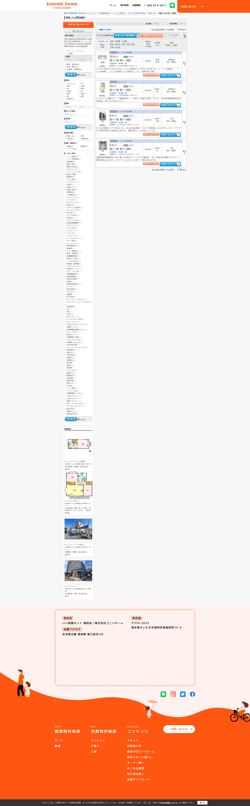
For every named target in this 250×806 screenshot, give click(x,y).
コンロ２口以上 (74, 261)
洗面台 (70, 282)
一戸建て (70, 53)
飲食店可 (71, 375)
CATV (70, 314)
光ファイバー (73, 317)
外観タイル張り (74, 258)
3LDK (83, 94)
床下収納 (71, 297)
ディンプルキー (74, 332)
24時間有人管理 (74, 337)
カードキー (72, 200)
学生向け (71, 213)
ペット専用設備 (74, 159)
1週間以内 (85, 139)
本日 (82, 136)
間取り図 (104, 41)
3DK (68, 94)
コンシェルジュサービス (77, 347)
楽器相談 (71, 162)
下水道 (70, 386)
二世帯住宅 (72, 195)
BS (69, 312)
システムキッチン (75, 266)
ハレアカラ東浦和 (125, 111)
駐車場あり (72, 350)
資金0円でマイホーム (141, 751)
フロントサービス (75, 340)
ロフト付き (72, 228)
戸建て (95, 746)
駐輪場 (70, 248)
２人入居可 (72, 179)
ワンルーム (71, 83)
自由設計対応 (73, 414)
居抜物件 (71, 378)
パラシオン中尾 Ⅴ (73, 501)
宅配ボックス (73, 327)
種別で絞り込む (78, 31)
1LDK (83, 86)
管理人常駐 (72, 190)
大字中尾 (127, 125)
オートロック (73, 322)
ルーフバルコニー (75, 238)
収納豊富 (71, 307)
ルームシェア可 (74, 210)
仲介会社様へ (135, 774)
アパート (70, 51)
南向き (70, 365)
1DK (68, 86)
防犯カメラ (72, 335)
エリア (59, 740)
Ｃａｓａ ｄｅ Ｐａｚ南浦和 (75, 461)
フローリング (73, 225)
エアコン (71, 292)
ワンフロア (72, 370)
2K (68, 89)
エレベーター (73, 243)
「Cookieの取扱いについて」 (168, 803)
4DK (82, 96)
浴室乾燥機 (72, 276)
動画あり (84, 146)
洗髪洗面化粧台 (74, 284)
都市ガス (71, 383)
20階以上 (71, 360)
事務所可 (71, 177)
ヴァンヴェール (71, 586)
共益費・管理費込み (74, 69)
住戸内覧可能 (73, 345)
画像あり (70, 146)
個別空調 (71, 380)
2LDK (69, 91)
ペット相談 (72, 388)
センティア (122, 82)
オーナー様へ (135, 762)
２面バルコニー (74, 396)
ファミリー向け (74, 220)
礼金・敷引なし (73, 67)
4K (68, 96)
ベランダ (71, 233)
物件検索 (124, 5)
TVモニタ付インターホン (77, 324)
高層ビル (71, 373)
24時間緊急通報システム (77, 330)
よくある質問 (135, 768)
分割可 (70, 185)
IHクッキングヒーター (76, 403)
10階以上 (71, 358)
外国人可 (71, 205)
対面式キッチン (74, 269)
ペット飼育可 (73, 157)
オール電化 (72, 241)
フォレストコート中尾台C (75, 545)
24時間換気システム (75, 393)
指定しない (71, 136)
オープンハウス (74, 202)
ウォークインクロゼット (77, 299)
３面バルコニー (74, 398)
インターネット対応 (75, 319)
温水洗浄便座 (73, 279)
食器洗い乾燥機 (74, 264)
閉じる (202, 803)
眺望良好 (71, 192)
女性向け (71, 218)
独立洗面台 (72, 289)
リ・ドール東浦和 (125, 53)
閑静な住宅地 (73, 167)
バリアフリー (73, 182)
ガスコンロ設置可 (75, 207)
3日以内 (70, 139)
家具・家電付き (74, 253)
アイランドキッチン (75, 406)
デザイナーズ (73, 169)
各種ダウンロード (138, 779)
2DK (82, 89)
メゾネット (72, 230)
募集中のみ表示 (105, 30)
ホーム (113, 5)
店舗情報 (136, 5)
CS (69, 309)
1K (82, 83)
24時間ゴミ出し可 (75, 342)
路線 (57, 746)
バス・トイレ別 (74, 271)
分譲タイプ (72, 187)
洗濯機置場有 (73, 256)
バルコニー (72, 236)
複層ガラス (72, 411)
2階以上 (71, 352)
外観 (99, 41)
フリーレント (73, 197)
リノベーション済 (75, 172)
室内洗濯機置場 (74, 223)
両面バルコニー (74, 401)
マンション (80, 51)
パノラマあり (72, 149)
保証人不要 (72, 174)
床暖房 (70, 294)
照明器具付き (73, 246)
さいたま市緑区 (119, 66)
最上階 (70, 363)
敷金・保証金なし (73, 64)
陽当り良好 (72, 164)
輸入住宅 (71, 409)
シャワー (71, 287)
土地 (94, 751)
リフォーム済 (73, 391)
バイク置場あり (74, 251)
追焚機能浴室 (73, 274)
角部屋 (70, 368)
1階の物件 (72, 355)
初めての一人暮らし (140, 757)
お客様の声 (134, 746)
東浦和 (120, 63)
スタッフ (133, 740)
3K (82, 91)
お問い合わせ (179, 729)
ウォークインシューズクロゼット (78, 303)
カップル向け (73, 215)
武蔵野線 (113, 63)
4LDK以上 (70, 99)
